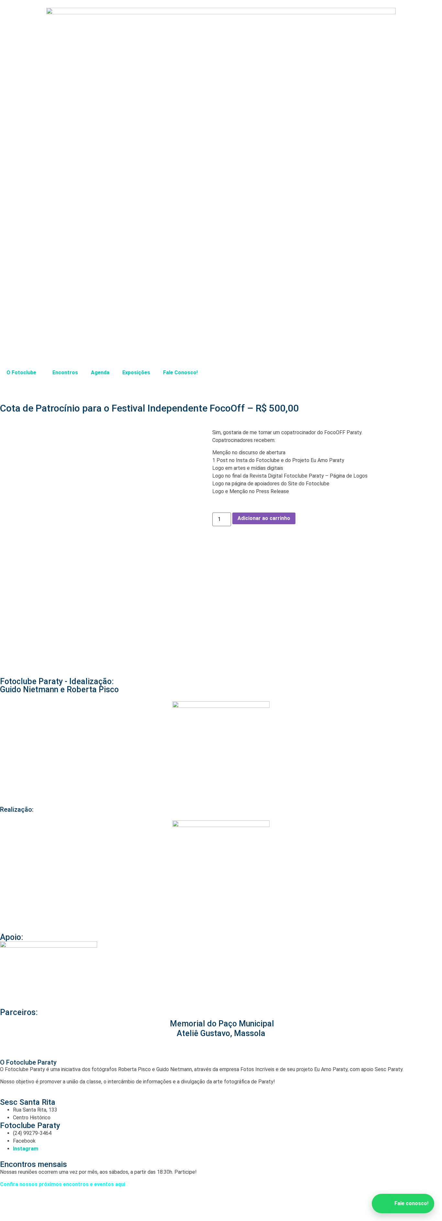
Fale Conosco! (180, 372)
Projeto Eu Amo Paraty (263, 1205)
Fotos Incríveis (189, 1205)
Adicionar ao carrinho (264, 518)
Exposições (136, 372)
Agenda (100, 372)
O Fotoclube (21, 372)
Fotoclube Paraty (109, 1205)
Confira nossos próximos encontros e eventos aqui (62, 1184)
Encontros (65, 372)
